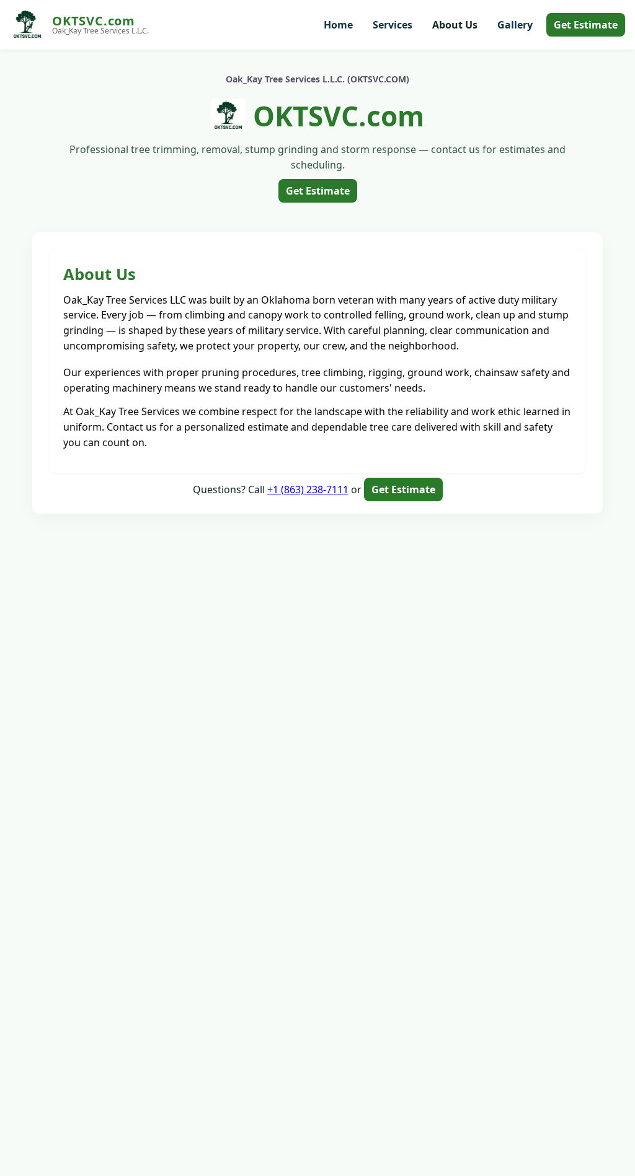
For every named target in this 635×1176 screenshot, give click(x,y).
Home (338, 25)
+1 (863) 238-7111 (308, 489)
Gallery (515, 25)
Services (392, 25)
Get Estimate (586, 25)
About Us (454, 25)
